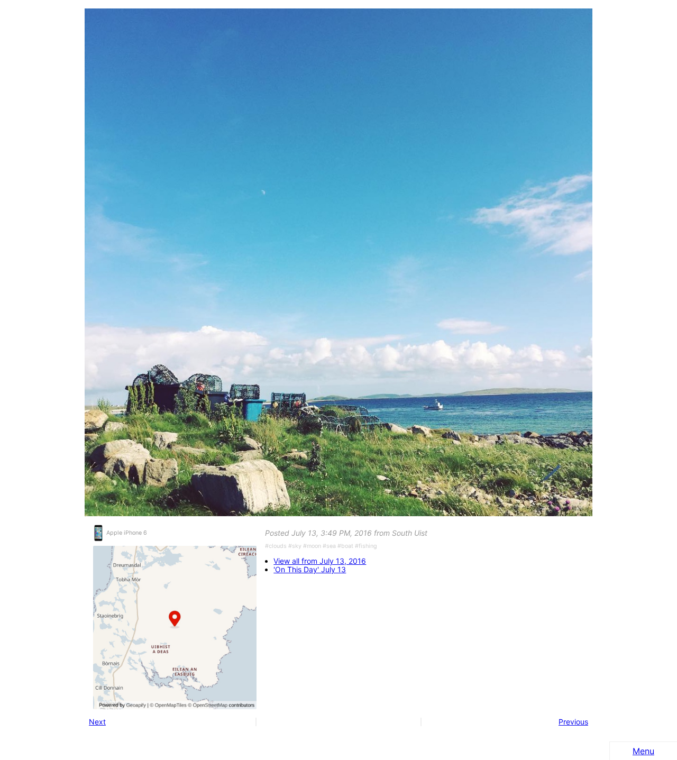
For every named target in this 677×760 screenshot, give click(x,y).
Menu (643, 751)
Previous (573, 721)
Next (97, 721)
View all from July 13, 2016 (319, 561)
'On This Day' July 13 (309, 569)
